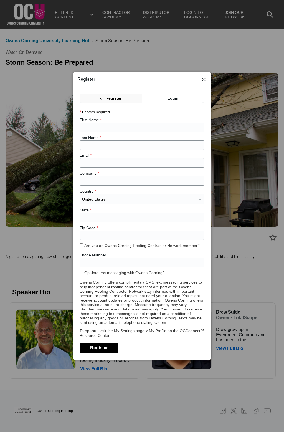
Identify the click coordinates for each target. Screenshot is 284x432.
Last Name (90, 137)
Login (173, 98)
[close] (204, 79)
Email (86, 155)
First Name (91, 120)
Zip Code (89, 228)
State (85, 210)
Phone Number (93, 255)
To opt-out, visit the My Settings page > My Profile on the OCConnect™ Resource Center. (142, 333)
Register (113, 98)
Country (88, 191)
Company (89, 173)
